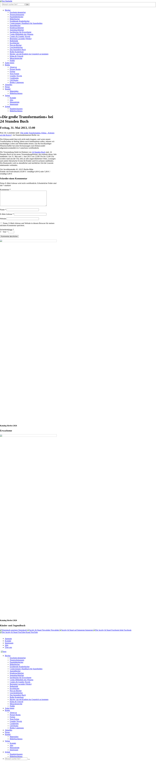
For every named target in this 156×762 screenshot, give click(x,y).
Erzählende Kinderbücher (19, 21)
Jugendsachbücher (17, 30)
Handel (7, 89)
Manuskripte (14, 102)
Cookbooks (14, 78)
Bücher (7, 10)
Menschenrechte (16, 58)
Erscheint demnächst (18, 12)
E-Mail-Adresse (7, 214)
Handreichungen (16, 109)
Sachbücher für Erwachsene (20, 32)
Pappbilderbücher (16, 17)
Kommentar (5, 190)
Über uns (8, 647)
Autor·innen (9, 63)
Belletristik (14, 41)
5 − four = (4, 232)
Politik (12, 60)
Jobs (11, 100)
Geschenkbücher (16, 47)
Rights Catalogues (17, 82)
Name (3, 210)
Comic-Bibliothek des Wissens (21, 34)
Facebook (127, 630)
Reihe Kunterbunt (17, 52)
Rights (7, 65)
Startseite (8, 639)
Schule (7, 106)
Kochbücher (14, 43)
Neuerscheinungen (17, 15)
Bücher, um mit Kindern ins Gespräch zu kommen (29, 54)
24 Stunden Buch (38, 152)
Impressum (14, 104)
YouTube (34, 632)
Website (3, 219)
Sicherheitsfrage (7, 230)
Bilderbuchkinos (16, 93)
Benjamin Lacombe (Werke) (21, 39)
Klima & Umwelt (16, 56)
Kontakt (13, 98)
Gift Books (14, 80)
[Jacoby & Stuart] (6, 1)
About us (13, 67)
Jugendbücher (15, 25)
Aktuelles (8, 85)
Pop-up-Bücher (16, 45)
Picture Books (15, 69)
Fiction (12, 71)
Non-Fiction (14, 74)
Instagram (89, 630)
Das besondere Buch (18, 50)
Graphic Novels (16, 76)
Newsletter (55, 630)
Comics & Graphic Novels (20, 36)
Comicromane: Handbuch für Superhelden (26, 23)
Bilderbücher (15, 19)
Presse (7, 87)
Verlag (7, 96)
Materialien (14, 91)
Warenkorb (22, 630)
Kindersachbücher (17, 28)
